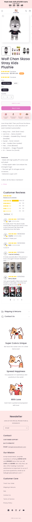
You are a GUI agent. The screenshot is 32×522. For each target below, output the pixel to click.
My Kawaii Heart (17, 518)
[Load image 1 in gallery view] (6, 51)
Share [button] (5, 184)
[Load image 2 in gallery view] (16, 51)
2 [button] (14, 300)
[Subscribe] (27, 428)
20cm (5, 90)
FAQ (4, 491)
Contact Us (7, 495)
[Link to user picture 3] (19, 267)
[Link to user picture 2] (12, 267)
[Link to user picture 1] (6, 267)
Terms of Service (8, 499)
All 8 (15, 83)
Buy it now (16, 108)
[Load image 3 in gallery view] (25, 51)
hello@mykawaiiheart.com (17, 447)
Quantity (3, 94)
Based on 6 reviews (10, 197)
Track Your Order (8, 483)
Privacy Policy (7, 503)
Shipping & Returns (9, 487)
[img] (13, 219)
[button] (2, 11)
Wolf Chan (6, 83)
